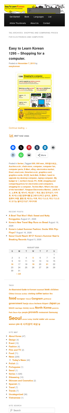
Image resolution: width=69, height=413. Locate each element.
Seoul (15, 318)
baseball (40, 289)
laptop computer (45, 177)
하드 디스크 (43, 198)
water (41, 319)
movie (31, 308)
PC (35, 180)
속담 (35, 323)
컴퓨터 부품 (14, 198)
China (11, 293)
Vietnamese (14, 397)
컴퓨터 (54, 195)
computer (37, 166)
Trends (12, 390)
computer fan (49, 166)
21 (47, 264)
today (29, 319)
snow (24, 319)
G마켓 (26, 175)
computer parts (16, 169)
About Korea (15, 336)
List (49, 16)
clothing (31, 293)
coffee (39, 293)
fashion (46, 293)
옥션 (38, 192)
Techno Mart (37, 186)
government (15, 303)
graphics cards (16, 175)
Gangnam (37, 298)
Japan (53, 303)
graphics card (45, 172)
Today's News (19, 359)
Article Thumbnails (18, 23)
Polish (12, 363)
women (12, 324)
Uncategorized (16, 394)
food (12, 298)
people (25, 312)
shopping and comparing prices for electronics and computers (32, 182)
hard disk (34, 175)
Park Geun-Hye (15, 312)
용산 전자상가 (47, 192)
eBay (33, 169)
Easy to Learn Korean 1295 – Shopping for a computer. (26, 53)
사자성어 (28, 324)
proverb (33, 312)
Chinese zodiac (20, 293)
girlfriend (47, 299)
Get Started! (15, 16)
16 (12, 264)
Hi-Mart (42, 175)
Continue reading (18, 127)
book (47, 289)
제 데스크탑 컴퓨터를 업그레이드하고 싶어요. (31, 195)
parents (55, 308)
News (11, 356)
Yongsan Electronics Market (38, 189)
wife (46, 319)
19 (33, 264)
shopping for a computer (20, 186)
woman (52, 319)
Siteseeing (14, 377)
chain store (27, 166)
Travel (12, 387)
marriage (18, 308)
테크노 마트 (32, 198)
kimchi (11, 308)
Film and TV (15, 349)
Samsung (53, 312)
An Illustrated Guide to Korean (22, 289)
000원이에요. (51, 163)
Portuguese (14, 366)
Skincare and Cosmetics (21, 380)
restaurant (43, 312)
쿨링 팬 (23, 198)
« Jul (18, 273)
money (26, 308)
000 (33, 163)
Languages (39, 16)
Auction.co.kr (15, 166)
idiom (31, 303)
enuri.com (19, 172)
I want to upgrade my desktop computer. (32, 176)
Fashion (13, 346)
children (54, 289)
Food (11, 353)
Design (12, 339)
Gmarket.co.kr (31, 172)
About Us (34, 23)
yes (17, 323)
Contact (46, 23)
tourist (36, 319)
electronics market (45, 169)
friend (28, 299)
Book (27, 16)
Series (20, 163)
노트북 (14, 192)
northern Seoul (26, 180)
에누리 (24, 192)
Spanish (13, 383)
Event (11, 343)
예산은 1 (31, 192)
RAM (40, 180)
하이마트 (33, 201)
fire (51, 293)
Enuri (11, 172)
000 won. (40, 163)
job (58, 303)
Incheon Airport (41, 303)
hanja (25, 303)
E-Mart (27, 169)
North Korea (43, 307)
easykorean (14, 66)
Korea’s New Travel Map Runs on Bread (28, 222)
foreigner (21, 298)
